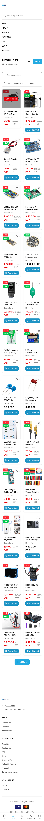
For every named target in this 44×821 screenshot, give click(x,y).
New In (5, 28)
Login (4, 46)
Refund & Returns (9, 764)
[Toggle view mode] (29, 61)
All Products (6, 723)
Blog (4, 756)
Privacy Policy (7, 768)
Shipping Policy (8, 760)
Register (6, 50)
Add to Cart (34, 130)
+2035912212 (10, 706)
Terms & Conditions (10, 772)
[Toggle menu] (39, 4)
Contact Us (6, 748)
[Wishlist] (39, 92)
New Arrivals (7, 731)
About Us (5, 744)
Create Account (8, 789)
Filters (37, 61)
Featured (6, 37)
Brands (5, 32)
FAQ (3, 752)
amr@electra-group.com (15, 709)
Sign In (4, 785)
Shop (4, 23)
